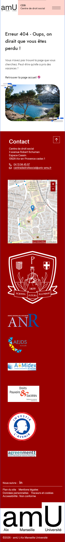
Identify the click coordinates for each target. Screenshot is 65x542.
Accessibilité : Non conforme (19, 496)
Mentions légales (28, 489)
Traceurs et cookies (42, 493)
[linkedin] (20, 482)
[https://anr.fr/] (32, 320)
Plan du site (9, 489)
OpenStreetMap (39, 241)
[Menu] (56, 7)
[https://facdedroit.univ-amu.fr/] (32, 277)
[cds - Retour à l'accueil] (9, 7)
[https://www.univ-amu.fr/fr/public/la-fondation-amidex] (32, 366)
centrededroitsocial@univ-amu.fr (32, 168)
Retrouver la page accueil (20, 77)
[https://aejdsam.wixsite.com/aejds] (32, 345)
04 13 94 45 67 (22, 164)
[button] (33, 208)
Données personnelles (15, 493)
